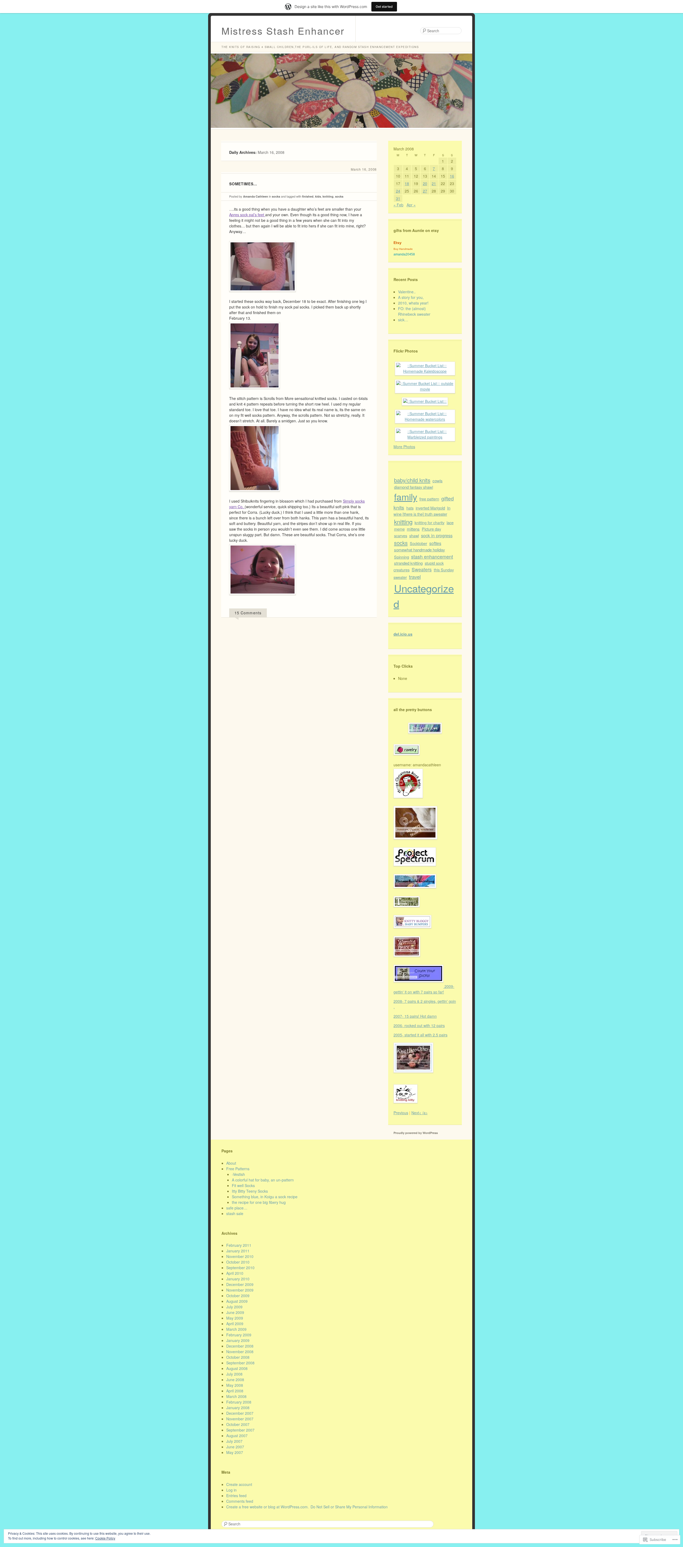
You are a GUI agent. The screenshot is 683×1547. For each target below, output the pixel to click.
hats (410, 508)
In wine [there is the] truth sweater (422, 511)
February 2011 (238, 1245)
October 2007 (237, 1424)
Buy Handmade (403, 248)
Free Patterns (237, 1168)
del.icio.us (403, 634)
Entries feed (236, 1495)
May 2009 (234, 1318)
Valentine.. (407, 291)
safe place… (236, 1208)
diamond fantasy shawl (413, 487)
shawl (414, 535)
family (405, 496)
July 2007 (234, 1441)
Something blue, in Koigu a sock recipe (264, 1196)
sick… (403, 319)
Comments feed (239, 1501)
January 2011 (237, 1250)
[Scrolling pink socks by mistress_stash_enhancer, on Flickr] (262, 295)
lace (450, 522)
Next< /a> (419, 1112)
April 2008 (234, 1390)
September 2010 (240, 1267)
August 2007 (237, 1435)
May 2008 (234, 1385)
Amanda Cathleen (255, 196)
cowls (437, 480)
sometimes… (243, 183)
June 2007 (235, 1446)
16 (452, 176)
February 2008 (238, 1402)
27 (425, 191)
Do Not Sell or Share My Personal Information (349, 1506)
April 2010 (234, 1273)
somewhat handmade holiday (419, 549)
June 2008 (235, 1379)
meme (399, 529)
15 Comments (248, 612)
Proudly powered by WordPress (416, 1133)
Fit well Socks (243, 1185)
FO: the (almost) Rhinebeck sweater (414, 311)
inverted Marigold (430, 508)
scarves (400, 535)
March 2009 (236, 1329)
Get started (384, 7)
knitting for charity (429, 522)
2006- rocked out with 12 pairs (419, 1025)
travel (415, 576)
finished (307, 196)
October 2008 (237, 1357)
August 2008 (237, 1368)
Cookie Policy (105, 1538)
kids (318, 196)
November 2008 (239, 1351)
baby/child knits (412, 480)
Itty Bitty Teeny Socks (250, 1191)
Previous (401, 1112)
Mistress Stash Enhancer (283, 30)
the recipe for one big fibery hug (259, 1202)
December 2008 (239, 1346)
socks (276, 196)
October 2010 (237, 1262)
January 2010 (237, 1278)
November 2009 (239, 1290)
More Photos (404, 446)
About (231, 1163)
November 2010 (239, 1256)
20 (425, 183)
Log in (231, 1490)
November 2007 (239, 1418)
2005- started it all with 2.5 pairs (420, 1034)
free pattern (429, 499)
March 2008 (236, 1396)
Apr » (411, 204)
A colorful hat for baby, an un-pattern (263, 1180)
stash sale (234, 1213)
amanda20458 (404, 254)
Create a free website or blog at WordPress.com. (267, 1506)
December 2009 (239, 1284)
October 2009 (237, 1295)
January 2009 (237, 1340)
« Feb (398, 204)
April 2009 (234, 1323)
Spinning (401, 557)
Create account (239, 1484)
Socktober (418, 543)
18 (407, 183)
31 (398, 198)
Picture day (431, 529)
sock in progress (436, 535)
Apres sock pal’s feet (247, 214)
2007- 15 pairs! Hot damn (415, 1016)
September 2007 (240, 1430)
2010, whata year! (413, 303)
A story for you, (411, 297)
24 (398, 191)
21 (434, 183)
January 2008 (237, 1407)
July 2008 (234, 1374)
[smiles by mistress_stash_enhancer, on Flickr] (262, 599)
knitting (328, 196)
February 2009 (238, 1334)
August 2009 (237, 1301)
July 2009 (234, 1306)
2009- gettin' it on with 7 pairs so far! (424, 989)
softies (435, 543)
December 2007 (239, 1413)
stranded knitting (408, 563)
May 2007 (234, 1452)
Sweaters (422, 569)
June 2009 (235, 1312)
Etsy (398, 243)
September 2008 (240, 1362)
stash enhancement (432, 556)
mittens (413, 529)
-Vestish (238, 1174)
